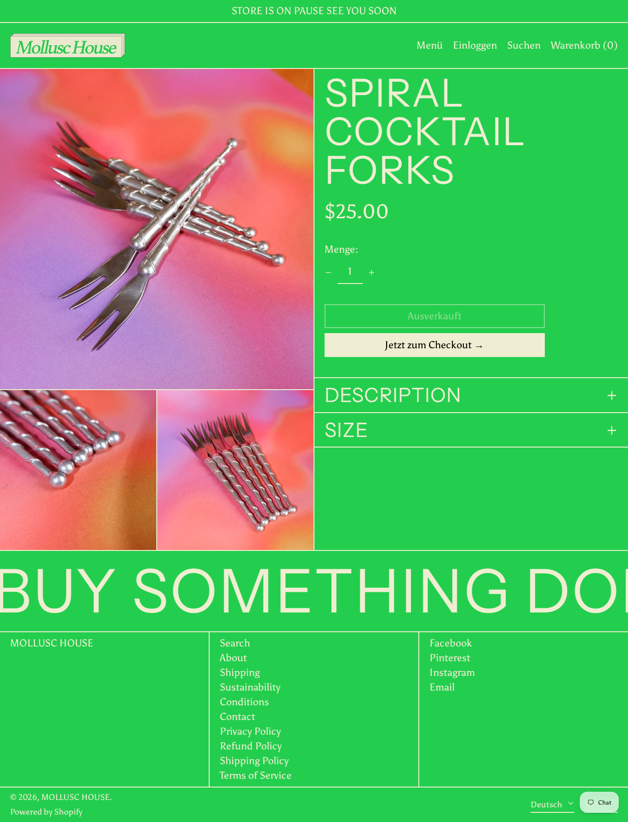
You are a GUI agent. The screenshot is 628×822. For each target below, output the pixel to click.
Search (235, 643)
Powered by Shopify (46, 812)
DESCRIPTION (393, 396)
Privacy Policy (250, 731)
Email (442, 687)
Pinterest (449, 658)
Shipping (240, 672)
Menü (430, 45)
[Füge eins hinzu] (372, 273)
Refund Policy (251, 746)
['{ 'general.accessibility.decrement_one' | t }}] (328, 273)
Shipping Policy (254, 760)
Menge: (341, 250)
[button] (524, 45)
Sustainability (250, 687)
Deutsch (547, 804)
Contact (237, 716)
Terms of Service (255, 775)
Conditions (244, 702)
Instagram (452, 673)
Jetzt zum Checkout (428, 345)
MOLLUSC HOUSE (51, 643)
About (233, 658)
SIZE (346, 430)
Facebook (450, 643)
